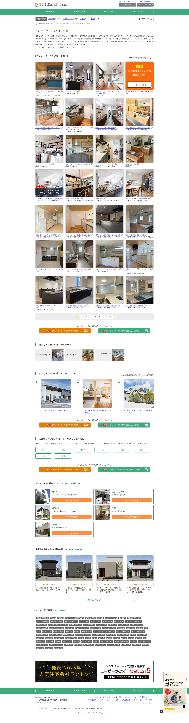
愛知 (141, 450)
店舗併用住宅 (68, 645)
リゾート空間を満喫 (43, 621)
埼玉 (102, 450)
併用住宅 (122, 618)
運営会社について (146, 697)
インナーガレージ (86, 641)
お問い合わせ (148, 1)
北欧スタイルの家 (68, 634)
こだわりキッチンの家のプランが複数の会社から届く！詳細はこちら (49, 193)
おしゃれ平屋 (58, 648)
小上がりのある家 (42, 628)
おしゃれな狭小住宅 (71, 638)
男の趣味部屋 (136, 645)
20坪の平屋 (49, 648)
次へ (110, 317)
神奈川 (82, 450)
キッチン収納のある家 (138, 631)
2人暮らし (139, 628)
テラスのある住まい (99, 634)
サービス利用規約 (90, 700)
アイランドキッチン (144, 641)
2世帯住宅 (61, 618)
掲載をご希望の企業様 (122, 700)
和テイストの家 (46, 631)
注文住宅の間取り (91, 618)
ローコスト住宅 (83, 621)
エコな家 (132, 634)
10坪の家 (101, 638)
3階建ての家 (121, 628)
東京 (43, 450)
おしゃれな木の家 (123, 634)
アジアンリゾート (100, 645)
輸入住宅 (76, 631)
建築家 (93, 19)
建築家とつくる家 (95, 621)
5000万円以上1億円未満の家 (134, 621)
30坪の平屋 (40, 648)
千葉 (122, 450)
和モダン (76, 641)
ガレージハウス (70, 618)
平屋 (146, 628)
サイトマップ (133, 697)
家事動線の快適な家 (56, 621)
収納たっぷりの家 (87, 631)
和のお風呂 (50, 641)
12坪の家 (123, 638)
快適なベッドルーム (136, 624)
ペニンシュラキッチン (55, 645)
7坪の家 (81, 638)
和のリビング (41, 641)
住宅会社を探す (79, 11)
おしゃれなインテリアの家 (83, 634)
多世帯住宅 (133, 641)
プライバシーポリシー (105, 700)
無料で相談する (109, 11)
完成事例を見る (50, 11)
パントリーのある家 (55, 634)
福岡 (63, 456)
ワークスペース (125, 645)
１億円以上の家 (41, 624)
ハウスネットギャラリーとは (128, 1)
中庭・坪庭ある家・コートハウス (57, 624)
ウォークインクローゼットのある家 (104, 631)
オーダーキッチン (42, 645)
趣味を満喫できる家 (75, 624)
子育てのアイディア (106, 641)
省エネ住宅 (40, 638)
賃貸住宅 (100, 618)
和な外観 (58, 641)
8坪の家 (88, 638)
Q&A (140, 1)
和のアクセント (67, 641)
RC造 (38, 631)
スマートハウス (142, 634)
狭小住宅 (53, 618)
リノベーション (146, 703)
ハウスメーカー (68, 19)
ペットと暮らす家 (123, 624)
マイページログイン (145, 5)
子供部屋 (96, 641)
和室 (144, 638)
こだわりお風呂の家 (89, 624)
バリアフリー (69, 628)
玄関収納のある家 (42, 634)
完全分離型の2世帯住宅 (121, 641)
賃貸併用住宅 (78, 645)
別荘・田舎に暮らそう (70, 621)
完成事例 (51, 19)
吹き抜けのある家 (58, 631)
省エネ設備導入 (58, 638)
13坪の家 (116, 638)
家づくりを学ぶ (138, 11)
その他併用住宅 (88, 645)
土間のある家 (112, 624)
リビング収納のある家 (123, 631)
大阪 (63, 450)
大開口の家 (69, 631)
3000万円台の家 (107, 621)
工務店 (82, 19)
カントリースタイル (113, 645)
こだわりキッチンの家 (111, 618)
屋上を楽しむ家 (111, 634)
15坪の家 (138, 638)
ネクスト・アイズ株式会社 (83, 708)
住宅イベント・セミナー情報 (142, 700)
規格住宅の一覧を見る (94, 600)
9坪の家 (94, 638)
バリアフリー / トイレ (82, 628)
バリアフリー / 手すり (109, 628)
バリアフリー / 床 (95, 628)
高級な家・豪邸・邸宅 (134, 618)
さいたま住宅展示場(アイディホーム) (54, 410)
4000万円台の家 (118, 621)
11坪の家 (109, 638)
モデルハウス (130, 628)
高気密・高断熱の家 (43, 618)
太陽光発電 (49, 638)
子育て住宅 (80, 618)
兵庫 (43, 456)
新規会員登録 (127, 5)
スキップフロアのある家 (56, 628)
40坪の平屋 (145, 645)
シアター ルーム (101, 624)
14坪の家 (131, 638)
